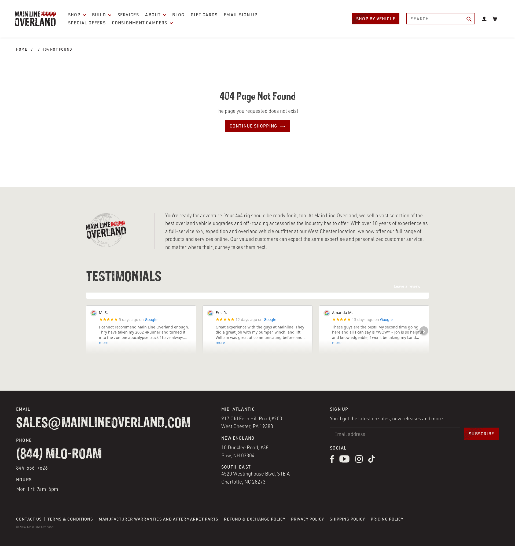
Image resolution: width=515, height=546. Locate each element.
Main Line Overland (40, 527)
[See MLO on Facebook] (332, 461)
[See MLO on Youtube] (344, 461)
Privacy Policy (307, 519)
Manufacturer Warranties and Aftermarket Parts (158, 519)
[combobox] (440, 18)
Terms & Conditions (70, 519)
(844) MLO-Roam (59, 454)
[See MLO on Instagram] (359, 461)
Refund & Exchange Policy (254, 519)
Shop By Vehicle (375, 18)
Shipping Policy (347, 519)
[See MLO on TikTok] (371, 461)
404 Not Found (57, 49)
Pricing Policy (387, 519)
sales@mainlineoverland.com (103, 423)
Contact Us (29, 519)
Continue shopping (253, 126)
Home (21, 49)
